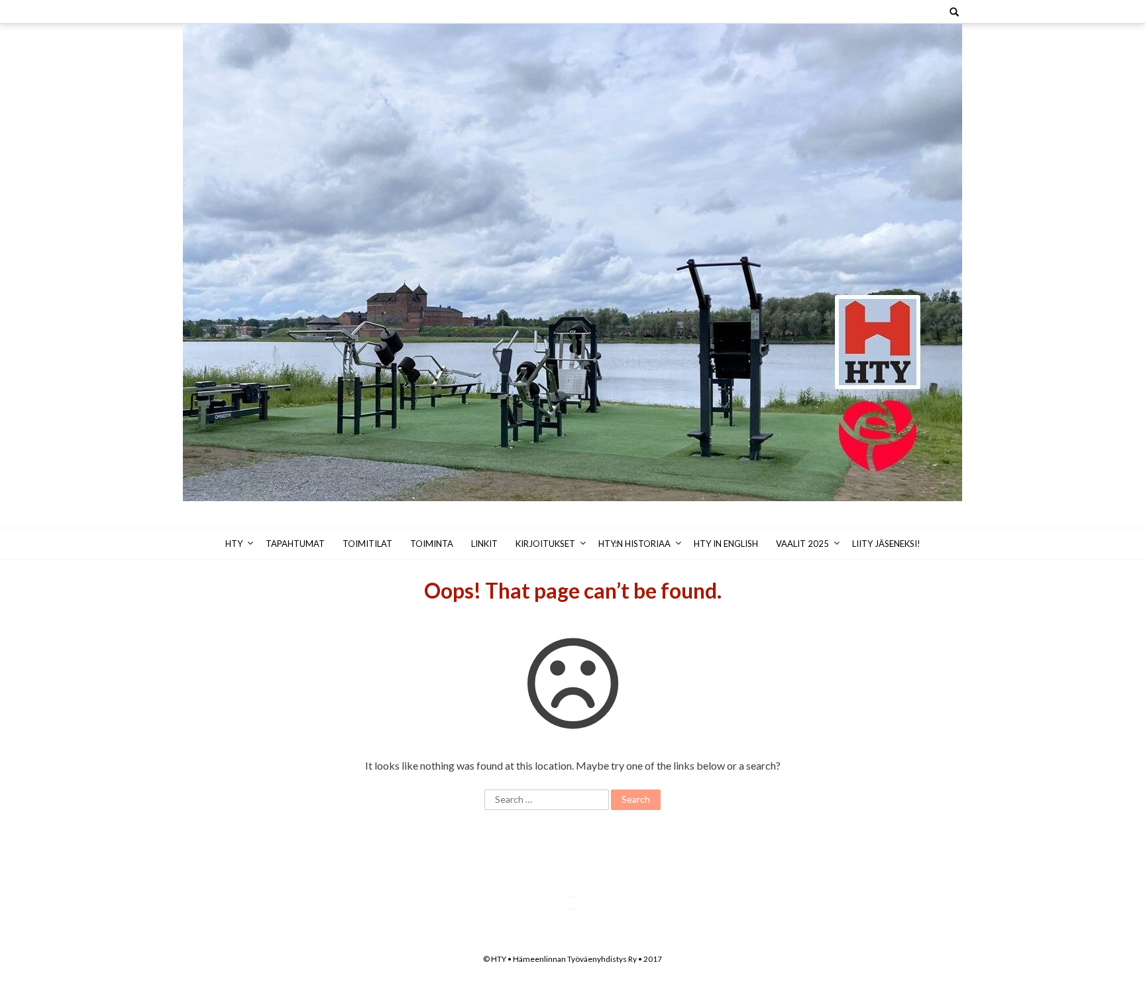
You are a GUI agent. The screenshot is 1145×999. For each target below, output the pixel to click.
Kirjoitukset (545, 543)
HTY (234, 543)
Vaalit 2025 (802, 543)
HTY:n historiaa (634, 543)
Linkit (484, 543)
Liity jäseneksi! (886, 543)
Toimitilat (367, 543)
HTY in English (726, 543)
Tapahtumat (295, 543)
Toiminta (431, 543)
